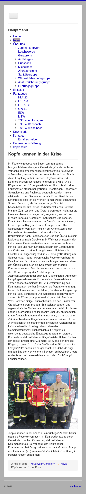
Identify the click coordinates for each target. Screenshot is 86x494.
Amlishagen (25, 59)
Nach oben (76, 486)
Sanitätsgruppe (27, 74)
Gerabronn (25, 55)
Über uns (19, 44)
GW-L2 (22, 109)
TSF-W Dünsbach (29, 124)
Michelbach (25, 67)
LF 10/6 (23, 101)
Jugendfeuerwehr (29, 48)
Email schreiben (28, 139)
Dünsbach (24, 63)
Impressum (20, 147)
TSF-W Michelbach (30, 128)
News (16, 40)
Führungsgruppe (28, 86)
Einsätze (18, 90)
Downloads (20, 132)
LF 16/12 (24, 105)
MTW (21, 116)
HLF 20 (23, 97)
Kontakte (18, 135)
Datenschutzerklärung (27, 143)
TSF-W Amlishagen (30, 120)
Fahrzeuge (20, 93)
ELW (21, 112)
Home (17, 36)
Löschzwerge (26, 51)
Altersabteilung (27, 71)
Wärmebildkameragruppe (34, 78)
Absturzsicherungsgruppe (34, 82)
